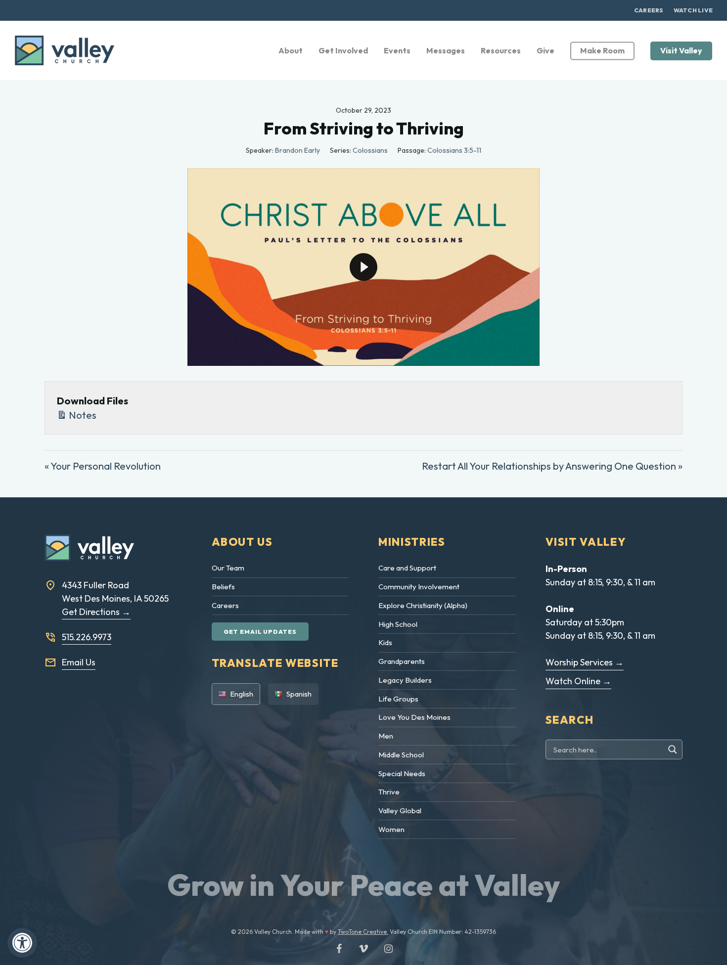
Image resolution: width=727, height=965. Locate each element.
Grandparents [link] (401, 661)
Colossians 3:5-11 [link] (454, 150)
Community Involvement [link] (418, 586)
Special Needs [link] (401, 773)
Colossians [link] (370, 150)
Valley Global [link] (399, 810)
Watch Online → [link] (578, 681)
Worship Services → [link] (584, 662)
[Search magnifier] (674, 749)
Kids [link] (385, 642)
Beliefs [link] (223, 586)
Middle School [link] (401, 754)
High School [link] (397, 624)
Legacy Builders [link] (405, 680)
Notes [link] (81, 415)
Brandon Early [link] (297, 150)
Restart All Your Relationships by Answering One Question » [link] (552, 466)
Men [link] (385, 736)
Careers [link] (225, 605)
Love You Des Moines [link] (414, 717)
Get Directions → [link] (96, 611)
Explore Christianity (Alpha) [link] (422, 605)
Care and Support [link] (407, 567)
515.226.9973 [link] (86, 637)
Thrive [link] (389, 791)
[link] (22, 943)
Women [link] (391, 829)
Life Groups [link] (398, 698)
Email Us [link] (78, 662)
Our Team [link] (228, 567)
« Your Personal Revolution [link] (103, 466)
